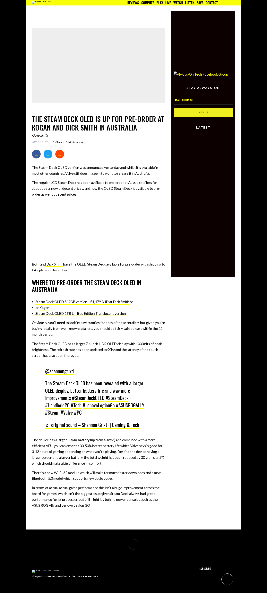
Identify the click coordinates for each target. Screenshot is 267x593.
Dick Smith (54, 264)
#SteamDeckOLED (88, 397)
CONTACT (212, 2)
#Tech (76, 405)
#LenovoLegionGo (99, 405)
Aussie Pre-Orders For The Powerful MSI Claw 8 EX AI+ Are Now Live (209, 175)
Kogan (44, 307)
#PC (78, 412)
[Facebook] (221, 2)
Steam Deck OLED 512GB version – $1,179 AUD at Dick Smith (82, 302)
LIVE (168, 2)
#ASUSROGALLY (130, 405)
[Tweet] (48, 154)
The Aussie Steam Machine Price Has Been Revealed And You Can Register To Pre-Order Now (211, 192)
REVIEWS (133, 2)
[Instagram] (229, 2)
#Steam (52, 412)
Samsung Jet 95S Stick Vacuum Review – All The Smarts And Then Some (209, 141)
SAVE (200, 2)
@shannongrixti (59, 371)
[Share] (36, 154)
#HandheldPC (57, 405)
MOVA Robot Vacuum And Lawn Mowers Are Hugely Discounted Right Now (209, 159)
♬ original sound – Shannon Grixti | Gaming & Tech (92, 424)
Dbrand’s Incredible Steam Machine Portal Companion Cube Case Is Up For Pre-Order (211, 209)
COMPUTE (147, 2)
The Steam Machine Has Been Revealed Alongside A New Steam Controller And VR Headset (71, 16)
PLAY (160, 2)
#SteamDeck (117, 397)
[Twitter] (225, 2)
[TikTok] (233, 2)
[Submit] (59, 154)
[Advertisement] (98, 228)
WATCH (178, 2)
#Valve (67, 412)
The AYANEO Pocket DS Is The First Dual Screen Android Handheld (142, 14)
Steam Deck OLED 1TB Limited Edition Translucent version (80, 313)
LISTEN (189, 2)
